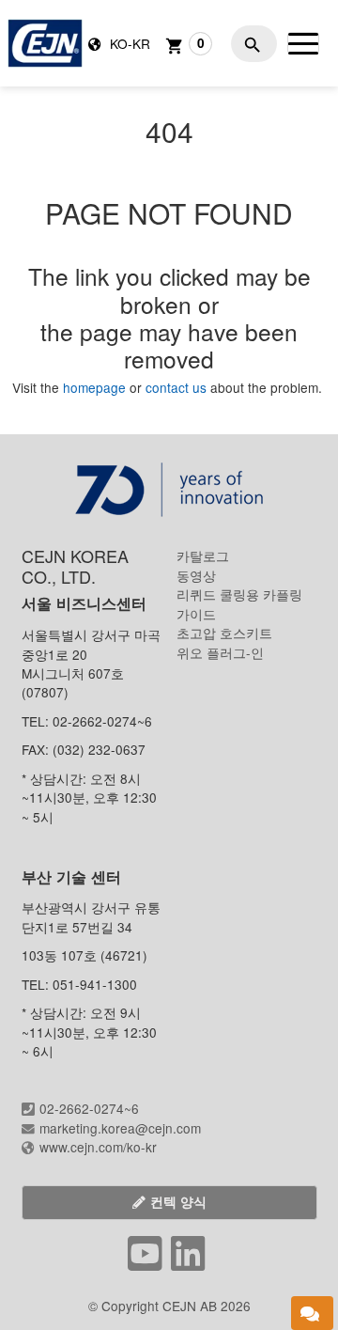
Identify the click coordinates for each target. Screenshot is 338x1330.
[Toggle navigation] (303, 43)
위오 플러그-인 (220, 652)
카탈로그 (203, 555)
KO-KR (128, 43)
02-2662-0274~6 (89, 1108)
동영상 (196, 575)
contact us (176, 387)
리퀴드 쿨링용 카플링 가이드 (239, 603)
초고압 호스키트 (224, 632)
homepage (96, 387)
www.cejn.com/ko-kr (98, 1146)
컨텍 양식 (178, 1202)
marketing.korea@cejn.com (120, 1128)
